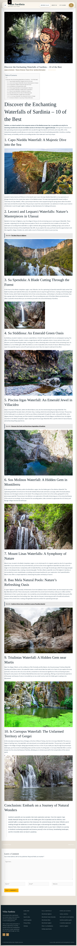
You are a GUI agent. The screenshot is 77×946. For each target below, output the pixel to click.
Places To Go (29, 70)
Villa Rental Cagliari (46, 923)
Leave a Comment (9, 70)
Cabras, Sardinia (64, 914)
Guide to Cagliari (64, 926)
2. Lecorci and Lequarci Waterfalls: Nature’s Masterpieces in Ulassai (23, 83)
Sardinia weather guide (66, 920)
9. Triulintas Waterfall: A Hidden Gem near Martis (19, 94)
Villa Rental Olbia (46, 920)
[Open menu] (71, 5)
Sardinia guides (28, 920)
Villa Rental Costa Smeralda (48, 917)
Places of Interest (20, 70)
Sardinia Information (39, 70)
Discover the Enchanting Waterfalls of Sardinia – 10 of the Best (22, 79)
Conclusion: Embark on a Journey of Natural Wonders (21, 97)
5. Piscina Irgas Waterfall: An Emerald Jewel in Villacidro (21, 88)
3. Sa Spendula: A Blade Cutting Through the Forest (20, 84)
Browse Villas (45, 5)
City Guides (62, 5)
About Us (54, 5)
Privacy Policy (27, 923)
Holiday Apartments (47, 929)
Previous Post (6, 844)
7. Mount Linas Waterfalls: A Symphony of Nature (20, 91)
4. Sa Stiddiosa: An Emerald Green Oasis (17, 86)
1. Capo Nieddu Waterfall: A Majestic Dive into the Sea (20, 81)
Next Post (71, 844)
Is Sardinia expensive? (65, 923)
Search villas (27, 917)
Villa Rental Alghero (47, 914)
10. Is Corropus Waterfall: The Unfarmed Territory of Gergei (22, 96)
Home (25, 914)
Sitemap (26, 926)
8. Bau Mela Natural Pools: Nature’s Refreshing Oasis (20, 92)
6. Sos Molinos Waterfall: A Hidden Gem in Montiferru (20, 89)
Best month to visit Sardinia (67, 917)
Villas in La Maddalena (47, 926)
